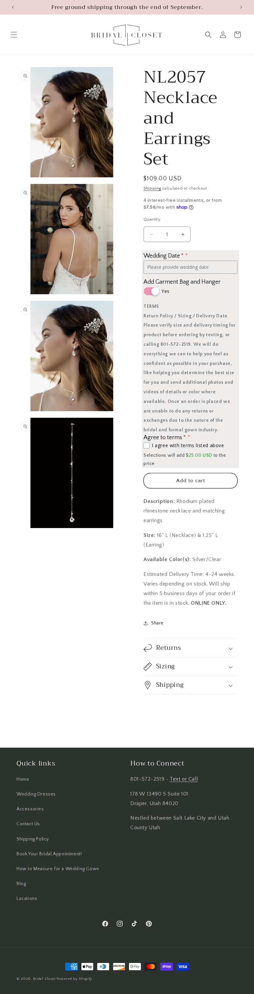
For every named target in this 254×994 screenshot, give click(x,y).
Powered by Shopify (74, 979)
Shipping (152, 188)
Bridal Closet (44, 979)
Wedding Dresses (36, 794)
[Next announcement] (241, 7)
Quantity (152, 219)
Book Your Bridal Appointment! (49, 854)
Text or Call (184, 779)
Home (23, 779)
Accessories (30, 809)
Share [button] (157, 623)
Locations (27, 898)
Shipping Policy (33, 839)
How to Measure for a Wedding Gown (58, 868)
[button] (14, 34)
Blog (21, 883)
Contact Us (28, 824)
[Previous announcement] (13, 7)
